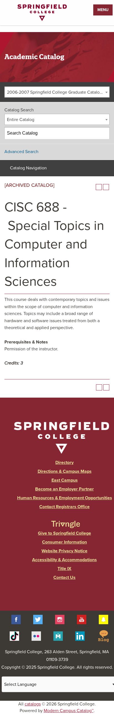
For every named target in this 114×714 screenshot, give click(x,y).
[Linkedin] (80, 635)
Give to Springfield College (64, 533)
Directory (64, 462)
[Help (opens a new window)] (106, 187)
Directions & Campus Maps (65, 471)
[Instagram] (59, 619)
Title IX (64, 568)
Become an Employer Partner (64, 489)
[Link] (42, 19)
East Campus (64, 480)
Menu (102, 9)
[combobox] (57, 92)
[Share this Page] (92, 187)
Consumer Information (64, 542)
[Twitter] (38, 619)
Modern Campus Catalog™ (69, 710)
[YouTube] (81, 619)
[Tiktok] (14, 635)
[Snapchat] (103, 619)
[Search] (104, 133)
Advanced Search (21, 151)
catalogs (33, 704)
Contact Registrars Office (64, 507)
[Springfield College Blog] (103, 635)
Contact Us (64, 577)
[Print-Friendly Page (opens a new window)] (99, 187)
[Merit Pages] (58, 635)
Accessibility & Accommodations (64, 560)
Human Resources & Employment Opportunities (64, 498)
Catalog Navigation (28, 168)
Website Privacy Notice (64, 551)
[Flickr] (36, 635)
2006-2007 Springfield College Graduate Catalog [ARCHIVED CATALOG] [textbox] (58, 92)
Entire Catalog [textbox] (20, 119)
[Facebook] (16, 619)
